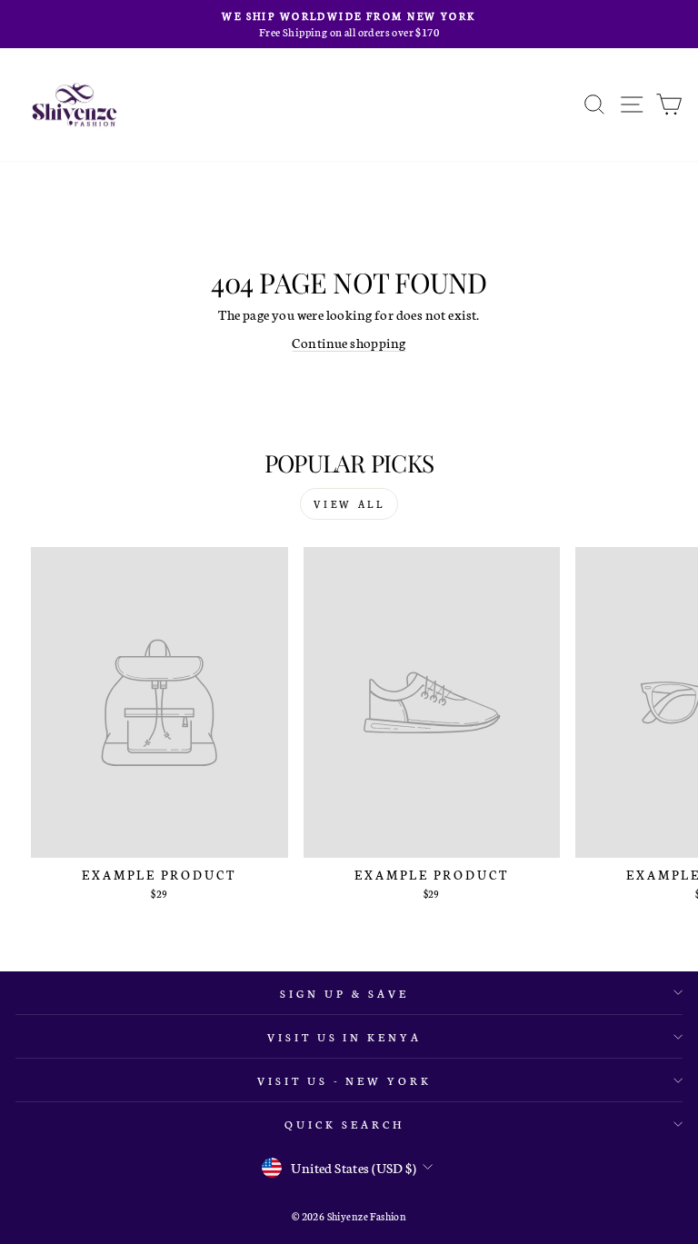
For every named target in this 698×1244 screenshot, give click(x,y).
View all (349, 504)
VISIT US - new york (345, 1080)
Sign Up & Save (344, 992)
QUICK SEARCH (344, 1123)
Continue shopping (348, 342)
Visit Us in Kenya (345, 1036)
